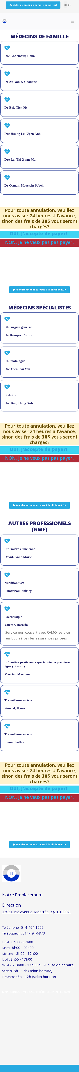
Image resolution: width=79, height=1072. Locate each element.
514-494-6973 (34, 933)
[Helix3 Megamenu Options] (72, 21)
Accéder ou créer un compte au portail (33, 5)
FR (65, 4)
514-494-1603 (32, 927)
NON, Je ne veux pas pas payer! (39, 242)
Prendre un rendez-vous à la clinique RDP (40, 289)
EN (69, 4)
